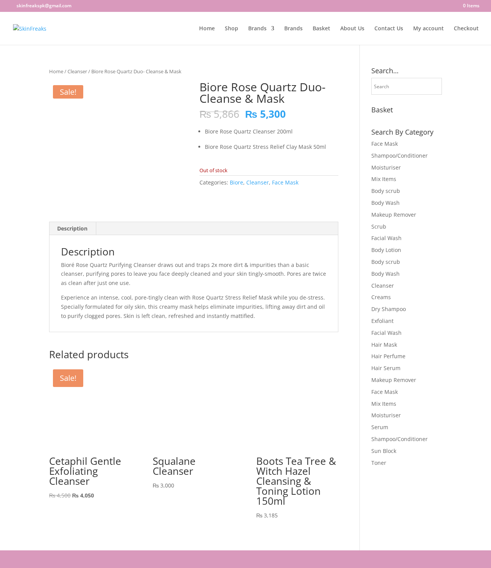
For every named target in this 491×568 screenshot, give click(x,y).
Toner (378, 462)
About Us (352, 29)
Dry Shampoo (388, 309)
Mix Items (383, 179)
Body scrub (385, 190)
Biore (236, 182)
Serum (379, 427)
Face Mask (285, 182)
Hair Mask (384, 344)
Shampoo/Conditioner (399, 155)
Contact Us (388, 29)
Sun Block (383, 450)
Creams (381, 297)
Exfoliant (382, 320)
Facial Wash (386, 238)
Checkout (466, 29)
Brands (257, 29)
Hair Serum (385, 368)
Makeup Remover (393, 214)
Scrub (378, 226)
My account (428, 29)
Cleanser (77, 71)
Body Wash (385, 202)
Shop (231, 29)
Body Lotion (386, 250)
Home (207, 29)
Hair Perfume (388, 356)
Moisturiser (386, 167)
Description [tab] (72, 228)
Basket (321, 29)
